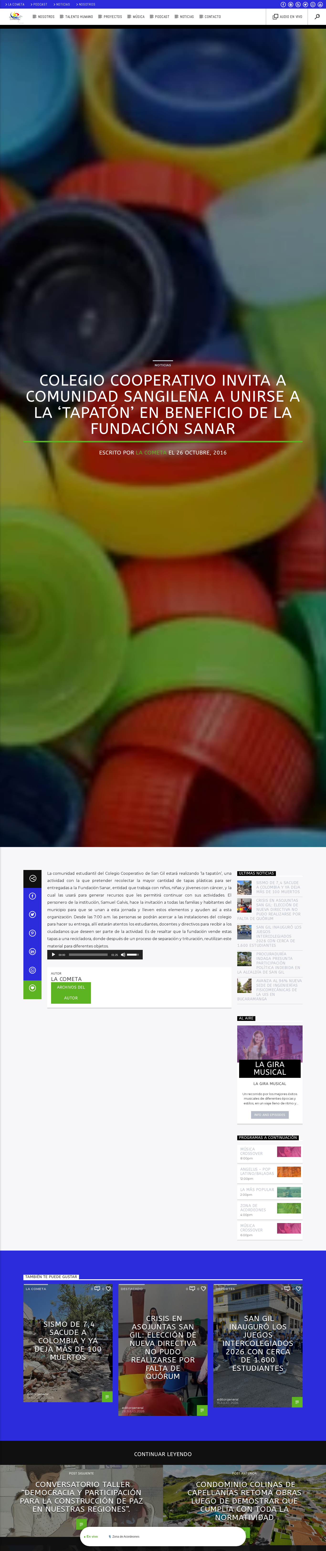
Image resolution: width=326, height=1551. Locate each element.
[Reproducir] (53, 1034)
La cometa (36, 1369)
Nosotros (87, 4)
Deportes (225, 1369)
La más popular (257, 1269)
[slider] (88, 1034)
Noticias (63, 4)
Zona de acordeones (253, 1287)
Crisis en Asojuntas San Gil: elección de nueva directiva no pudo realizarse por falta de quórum (269, 989)
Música (139, 16)
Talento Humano (79, 16)
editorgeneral (37, 1474)
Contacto (213, 16)
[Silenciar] (123, 1034)
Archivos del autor (71, 1072)
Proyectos (113, 16)
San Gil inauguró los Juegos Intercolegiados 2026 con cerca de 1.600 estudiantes (269, 1016)
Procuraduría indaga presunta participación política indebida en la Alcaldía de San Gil (268, 1043)
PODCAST (162, 16)
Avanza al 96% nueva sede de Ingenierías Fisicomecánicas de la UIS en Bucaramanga (269, 1069)
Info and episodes (269, 1194)
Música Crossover (251, 1231)
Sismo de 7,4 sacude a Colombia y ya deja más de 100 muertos (278, 967)
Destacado (132, 1369)
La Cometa (16, 4)
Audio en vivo (290, 16)
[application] (95, 1034)
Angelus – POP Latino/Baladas (257, 1251)
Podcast (40, 4)
